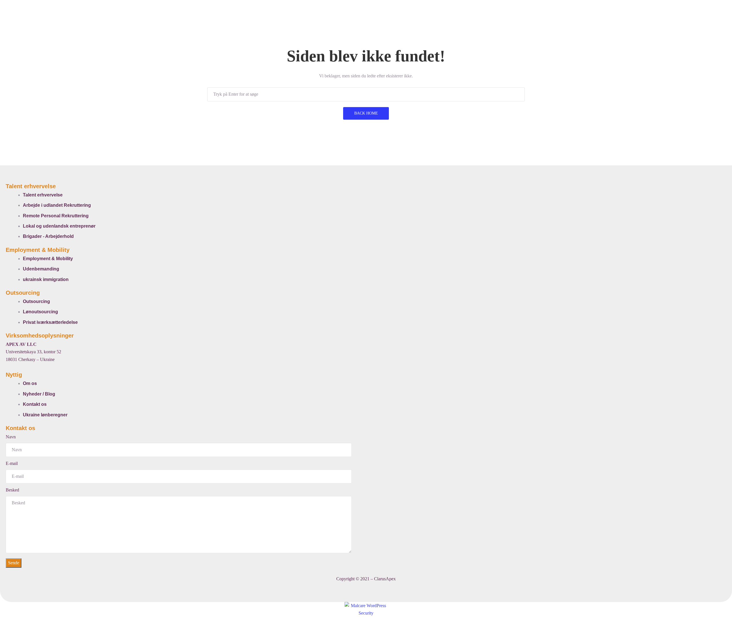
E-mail (12, 463)
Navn (11, 436)
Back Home (366, 113)
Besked (12, 489)
